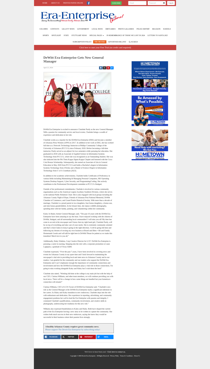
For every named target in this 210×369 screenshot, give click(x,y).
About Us (55, 3)
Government (83, 29)
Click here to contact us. (116, 352)
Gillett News (68, 29)
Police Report (143, 29)
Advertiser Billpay (117, 42)
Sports (46, 35)
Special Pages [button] (96, 35)
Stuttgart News (79, 35)
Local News (97, 29)
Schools (167, 29)
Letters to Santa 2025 (158, 35)
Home (44, 3)
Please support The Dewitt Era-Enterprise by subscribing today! (72, 329)
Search (134, 42)
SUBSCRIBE (116, 3)
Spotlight (56, 35)
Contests (54, 29)
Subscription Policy (82, 42)
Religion (156, 29)
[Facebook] (88, 3)
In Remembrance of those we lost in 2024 (126, 35)
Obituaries (110, 29)
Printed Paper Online (73, 3)
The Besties (99, 42)
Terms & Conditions (126, 356)
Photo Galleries (126, 29)
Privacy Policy (114, 356)
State (66, 35)
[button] (48, 97)
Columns (43, 29)
